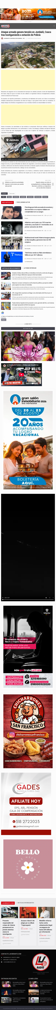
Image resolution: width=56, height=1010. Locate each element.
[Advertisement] (28, 80)
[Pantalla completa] (45, 159)
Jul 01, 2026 (48, 230)
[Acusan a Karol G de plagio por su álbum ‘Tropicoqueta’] (28, 912)
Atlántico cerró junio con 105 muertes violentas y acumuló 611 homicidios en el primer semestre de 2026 (39, 225)
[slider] (23, 159)
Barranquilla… (28, 248)
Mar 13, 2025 (49, 258)
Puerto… (27, 218)
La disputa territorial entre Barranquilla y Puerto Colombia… (46, 992)
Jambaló (23, 197)
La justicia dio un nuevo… (8, 940)
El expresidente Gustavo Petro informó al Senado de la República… (46, 999)
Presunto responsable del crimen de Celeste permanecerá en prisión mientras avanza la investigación (9, 927)
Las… (26, 233)
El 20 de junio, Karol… (25, 931)
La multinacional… (29, 261)
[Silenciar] (43, 159)
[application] (24, 148)
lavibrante (30, 197)
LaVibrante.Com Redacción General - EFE (14, 38)
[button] (24, 148)
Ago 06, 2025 (49, 215)
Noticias (45, 197)
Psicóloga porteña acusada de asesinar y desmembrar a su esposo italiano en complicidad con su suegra (39, 209)
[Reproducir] (3, 159)
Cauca (9, 197)
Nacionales (12, 193)
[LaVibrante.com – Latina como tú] (5, 25)
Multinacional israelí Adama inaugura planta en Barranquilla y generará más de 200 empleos (40, 240)
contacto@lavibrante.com (10, 962)
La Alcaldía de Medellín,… (45, 938)
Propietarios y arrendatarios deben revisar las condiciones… (19, 999)
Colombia (16, 197)
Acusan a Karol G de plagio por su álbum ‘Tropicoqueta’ (28, 923)
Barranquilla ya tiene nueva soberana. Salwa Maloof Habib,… (19, 992)
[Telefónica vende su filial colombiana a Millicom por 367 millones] (12, 257)
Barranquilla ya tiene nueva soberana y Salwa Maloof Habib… (19, 984)
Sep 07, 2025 (49, 245)
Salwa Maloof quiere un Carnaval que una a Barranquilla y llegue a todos (28, 359)
